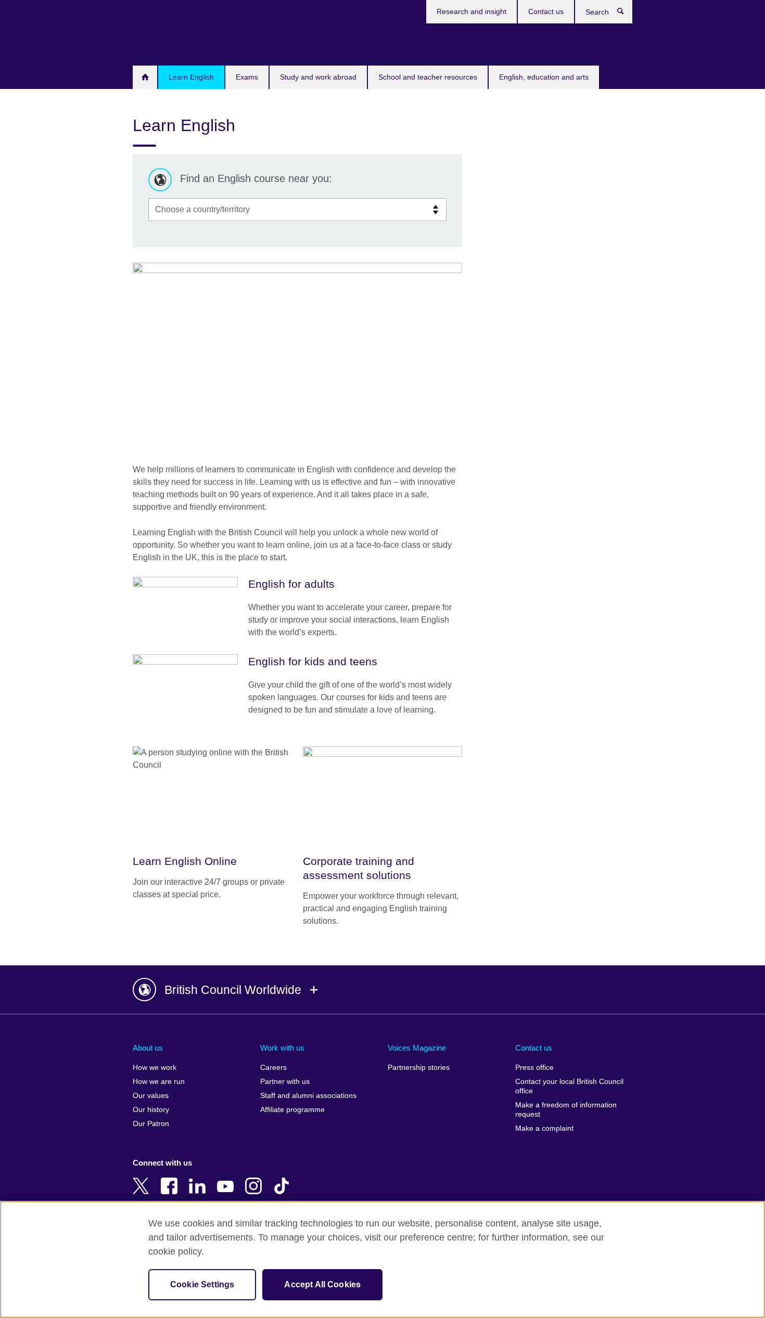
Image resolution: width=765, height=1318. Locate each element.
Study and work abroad (318, 77)
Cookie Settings (202, 1284)
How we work (154, 1067)
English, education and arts (544, 77)
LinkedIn (199, 1178)
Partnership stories (419, 1067)
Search (625, 13)
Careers (273, 1067)
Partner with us (285, 1082)
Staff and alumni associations (308, 1096)
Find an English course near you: (256, 178)
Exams (247, 77)
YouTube (227, 1178)
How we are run (159, 1082)
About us (148, 1047)
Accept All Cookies (322, 1284)
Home (145, 77)
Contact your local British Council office (569, 1086)
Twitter (143, 1178)
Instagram (255, 1178)
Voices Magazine (417, 1047)
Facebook (171, 1178)
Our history (151, 1110)
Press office (534, 1067)
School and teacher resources (427, 77)
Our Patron (151, 1124)
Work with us (282, 1047)
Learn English (191, 77)
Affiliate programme (292, 1110)
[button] (382, 989)
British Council (163, 42)
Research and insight (471, 11)
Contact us (546, 11)
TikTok (283, 1178)
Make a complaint (544, 1128)
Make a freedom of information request (566, 1109)
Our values (151, 1096)
